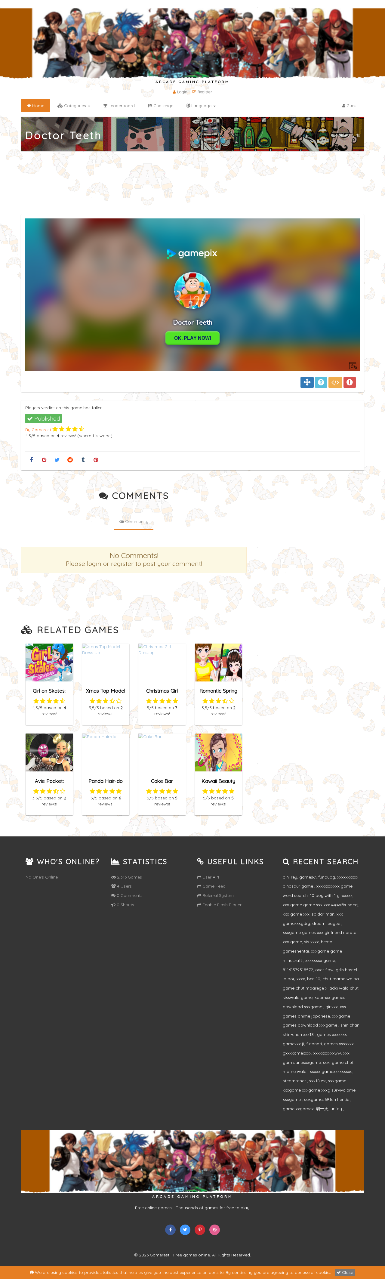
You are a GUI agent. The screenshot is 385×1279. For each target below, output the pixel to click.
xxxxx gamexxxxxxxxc (331, 1071)
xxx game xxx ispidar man (308, 914)
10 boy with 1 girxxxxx (331, 895)
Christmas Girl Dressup (162, 693)
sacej (353, 904)
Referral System (217, 895)
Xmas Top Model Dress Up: (105, 693)
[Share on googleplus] (44, 460)
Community (136, 521)
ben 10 (313, 978)
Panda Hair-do (105, 781)
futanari (314, 1043)
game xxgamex (298, 1108)
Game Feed (213, 886)
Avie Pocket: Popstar (49, 783)
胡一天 (322, 1108)
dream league (326, 923)
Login (182, 91)
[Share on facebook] (31, 460)
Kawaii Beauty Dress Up (218, 783)
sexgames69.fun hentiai (327, 1099)
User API (210, 877)
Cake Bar (162, 781)
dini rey (290, 877)
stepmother (295, 1080)
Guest (351, 105)
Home (341, 135)
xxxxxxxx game (320, 960)
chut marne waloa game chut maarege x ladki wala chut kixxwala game (321, 988)
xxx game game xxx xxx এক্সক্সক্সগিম (314, 904)
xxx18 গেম (317, 1080)
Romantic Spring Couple (218, 693)
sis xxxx (311, 941)
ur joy (337, 1108)
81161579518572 (298, 969)
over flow (324, 969)
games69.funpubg (317, 877)
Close (347, 1272)
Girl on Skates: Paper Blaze (49, 693)
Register (205, 91)
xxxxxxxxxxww (327, 1053)
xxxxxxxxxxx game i (335, 886)
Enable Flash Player (221, 904)
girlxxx (331, 1006)
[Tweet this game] (57, 460)
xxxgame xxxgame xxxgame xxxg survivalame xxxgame (319, 1090)
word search (295, 895)
